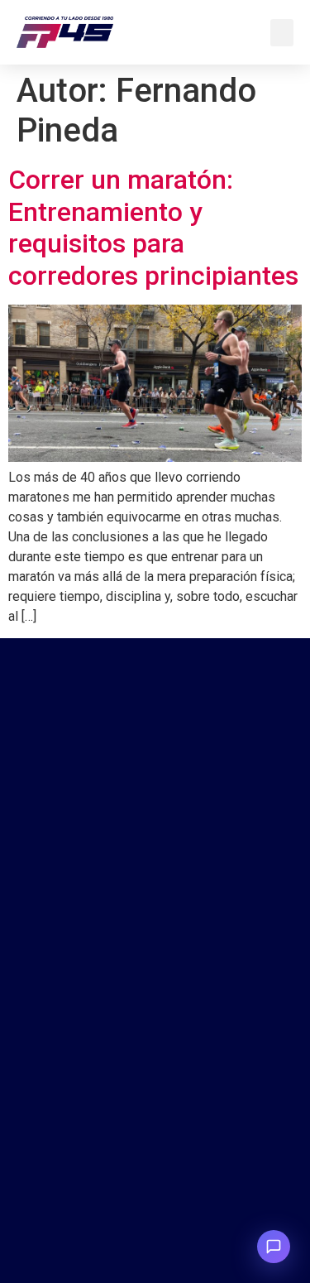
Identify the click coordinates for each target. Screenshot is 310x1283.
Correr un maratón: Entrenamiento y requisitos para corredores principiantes (153, 227)
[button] (281, 32)
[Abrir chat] (273, 1246)
